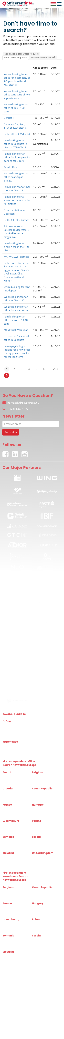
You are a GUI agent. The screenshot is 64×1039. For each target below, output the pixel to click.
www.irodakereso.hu (41, 808)
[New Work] (17, 602)
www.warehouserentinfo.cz (44, 895)
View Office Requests (15, 57)
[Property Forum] (17, 691)
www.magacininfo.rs (41, 939)
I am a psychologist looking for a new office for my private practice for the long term (17, 351)
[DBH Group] (17, 591)
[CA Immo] (17, 526)
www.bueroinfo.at (10, 776)
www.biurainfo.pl (39, 825)
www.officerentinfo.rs (42, 845)
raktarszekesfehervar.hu (43, 750)
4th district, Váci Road (16, 329)
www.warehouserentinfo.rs (44, 944)
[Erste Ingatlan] (47, 503)
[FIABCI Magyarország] (47, 669)
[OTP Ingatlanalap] (47, 490)
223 (55, 369)
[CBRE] (17, 613)
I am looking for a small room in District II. (17, 188)
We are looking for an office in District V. (16, 298)
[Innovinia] (47, 535)
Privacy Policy (51, 1029)
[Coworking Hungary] (47, 700)
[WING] (47, 477)
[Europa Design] (47, 680)
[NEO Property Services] (17, 568)
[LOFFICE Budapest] (47, 602)
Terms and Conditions (27, 1029)
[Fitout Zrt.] (47, 567)
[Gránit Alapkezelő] (17, 516)
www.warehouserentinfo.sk (14, 960)
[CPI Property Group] (17, 477)
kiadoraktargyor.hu (40, 745)
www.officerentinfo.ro (12, 845)
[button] (59, 4)
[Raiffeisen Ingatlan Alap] (17, 503)
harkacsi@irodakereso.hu (23, 403)
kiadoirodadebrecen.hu (42, 725)
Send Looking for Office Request (22, 53)
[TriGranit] (47, 545)
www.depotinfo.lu (10, 923)
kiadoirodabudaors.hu (12, 734)
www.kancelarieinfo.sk (12, 857)
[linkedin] (16, 453)
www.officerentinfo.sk (12, 861)
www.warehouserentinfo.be (15, 895)
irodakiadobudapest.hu (12, 729)
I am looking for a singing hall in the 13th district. (17, 246)
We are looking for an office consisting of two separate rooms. (17, 94)
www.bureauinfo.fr (10, 808)
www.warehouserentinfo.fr (14, 911)
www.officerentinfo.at (12, 780)
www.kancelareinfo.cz (42, 792)
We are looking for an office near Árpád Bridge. (16, 177)
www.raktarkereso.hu (42, 907)
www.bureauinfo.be (41, 776)
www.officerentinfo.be (42, 780)
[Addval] (47, 556)
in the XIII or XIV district (17, 134)
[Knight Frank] (17, 658)
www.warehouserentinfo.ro (14, 944)
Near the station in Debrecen (14, 211)
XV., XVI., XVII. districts (16, 256)
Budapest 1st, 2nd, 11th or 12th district (15, 125)
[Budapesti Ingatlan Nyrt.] (47, 516)
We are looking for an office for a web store (16, 308)
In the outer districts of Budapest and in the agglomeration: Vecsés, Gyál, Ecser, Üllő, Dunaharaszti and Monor (17, 271)
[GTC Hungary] (17, 535)
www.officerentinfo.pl (41, 829)
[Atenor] (17, 545)
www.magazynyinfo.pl (42, 923)
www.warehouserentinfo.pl (44, 927)
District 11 (9, 117)
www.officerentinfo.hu (42, 813)
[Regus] (47, 579)
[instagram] (25, 453)
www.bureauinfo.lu (11, 825)
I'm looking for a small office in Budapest (16, 338)
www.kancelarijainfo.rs (42, 841)
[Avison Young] (47, 635)
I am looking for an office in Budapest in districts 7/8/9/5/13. (15, 144)
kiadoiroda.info (9, 725)
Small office (10, 167)
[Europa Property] (47, 691)
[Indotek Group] (17, 490)
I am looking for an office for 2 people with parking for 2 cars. (17, 157)
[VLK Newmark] (17, 669)
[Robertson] (47, 658)
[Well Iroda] (17, 680)
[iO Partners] (47, 624)
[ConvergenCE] (47, 526)
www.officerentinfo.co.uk (43, 857)
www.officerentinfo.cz (42, 797)
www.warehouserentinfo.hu (44, 911)
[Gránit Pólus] (17, 556)
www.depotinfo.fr (10, 907)
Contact (7, 1029)
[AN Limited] (17, 647)
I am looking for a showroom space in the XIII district (17, 200)
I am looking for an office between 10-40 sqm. (16, 320)
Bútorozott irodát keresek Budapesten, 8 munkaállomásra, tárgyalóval (16, 232)
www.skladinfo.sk (10, 955)
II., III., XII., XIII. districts (16, 220)
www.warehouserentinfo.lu (14, 927)
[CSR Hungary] (17, 700)
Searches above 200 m (43, 57)
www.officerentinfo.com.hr (14, 797)
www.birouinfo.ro (10, 841)
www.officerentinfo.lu (12, 829)
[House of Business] (47, 591)
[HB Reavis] (17, 579)
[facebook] (7, 453)
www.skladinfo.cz (40, 891)
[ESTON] (17, 635)
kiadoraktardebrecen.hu (13, 750)
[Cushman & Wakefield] (47, 613)
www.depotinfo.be (10, 891)
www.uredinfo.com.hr (12, 792)
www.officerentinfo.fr (12, 813)
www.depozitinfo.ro (11, 939)
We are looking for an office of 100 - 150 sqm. (16, 108)
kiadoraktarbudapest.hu (13, 745)
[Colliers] (17, 624)
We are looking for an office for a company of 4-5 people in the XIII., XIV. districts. (17, 79)
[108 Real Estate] (47, 647)
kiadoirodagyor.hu (40, 729)
